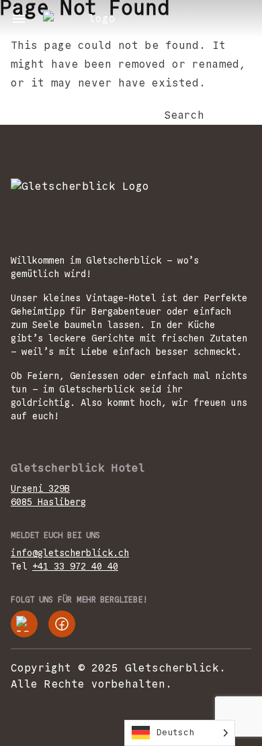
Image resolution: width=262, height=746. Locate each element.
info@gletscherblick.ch (70, 552)
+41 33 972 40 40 (75, 566)
